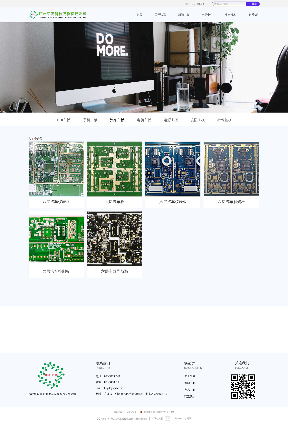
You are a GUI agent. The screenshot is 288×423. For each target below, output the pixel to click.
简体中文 (190, 3)
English (200, 3)
